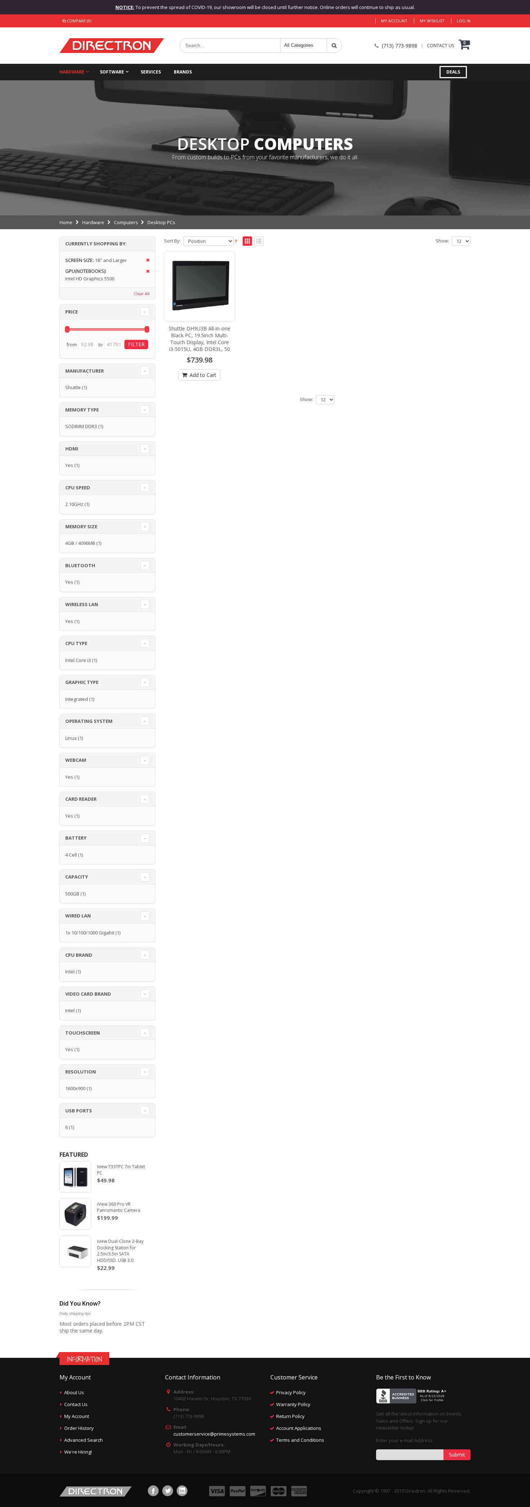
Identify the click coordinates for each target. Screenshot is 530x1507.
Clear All (142, 293)
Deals (453, 72)
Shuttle (73, 387)
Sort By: (172, 241)
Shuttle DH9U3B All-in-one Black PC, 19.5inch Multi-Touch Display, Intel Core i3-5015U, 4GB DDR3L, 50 (199, 338)
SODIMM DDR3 (81, 426)
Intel (70, 971)
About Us (74, 1392)
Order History (79, 1428)
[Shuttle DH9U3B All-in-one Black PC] (199, 286)
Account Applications (298, 1428)
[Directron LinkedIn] (182, 1490)
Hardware (71, 72)
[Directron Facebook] (153, 1490)
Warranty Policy (293, 1404)
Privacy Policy (291, 1392)
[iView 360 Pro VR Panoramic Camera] (75, 1214)
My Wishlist (432, 20)
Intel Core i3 (78, 660)
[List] (259, 241)
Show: (442, 241)
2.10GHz (74, 504)
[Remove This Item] (145, 260)
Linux (71, 738)
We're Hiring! (78, 1452)
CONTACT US (440, 46)
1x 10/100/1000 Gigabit (89, 932)
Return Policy (290, 1416)
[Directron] (111, 45)
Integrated (76, 699)
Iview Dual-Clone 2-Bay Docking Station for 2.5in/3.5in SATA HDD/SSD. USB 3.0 (120, 1250)
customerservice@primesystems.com (214, 1434)
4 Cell (71, 855)
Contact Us (76, 1404)
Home (65, 222)
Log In (464, 20)
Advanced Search (83, 1440)
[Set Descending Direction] (236, 240)
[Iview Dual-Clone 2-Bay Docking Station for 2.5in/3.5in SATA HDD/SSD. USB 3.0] (75, 1251)
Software (112, 72)
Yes (69, 465)
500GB (72, 893)
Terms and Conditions (300, 1440)
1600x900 (75, 1088)
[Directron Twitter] (167, 1490)
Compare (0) (79, 20)
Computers (126, 222)
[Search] (334, 45)
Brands (183, 72)
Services (151, 72)
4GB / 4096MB (80, 543)
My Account (394, 20)
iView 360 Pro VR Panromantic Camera (118, 1207)
